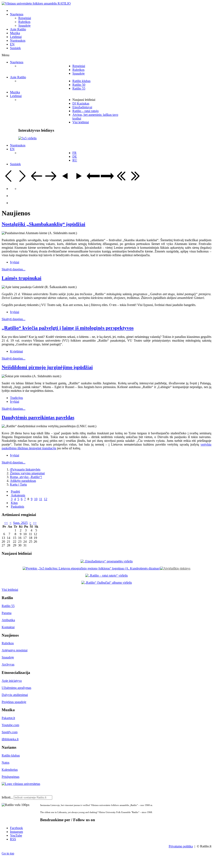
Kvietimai (16, 351)
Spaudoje (8, 657)
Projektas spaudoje (14, 702)
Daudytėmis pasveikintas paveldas (38, 417)
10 (35, 499)
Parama (6, 613)
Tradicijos (16, 398)
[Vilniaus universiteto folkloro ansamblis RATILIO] (36, 3)
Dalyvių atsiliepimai (15, 695)
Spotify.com (9, 732)
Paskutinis (17, 506)
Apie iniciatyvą (12, 680)
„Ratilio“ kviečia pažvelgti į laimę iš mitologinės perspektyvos (68, 328)
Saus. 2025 (20, 523)
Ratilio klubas (11, 755)
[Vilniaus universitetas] (21, 784)
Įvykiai (14, 262)
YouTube (16, 835)
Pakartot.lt (8, 718)
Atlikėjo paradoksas (23, 480)
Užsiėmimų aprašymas (16, 688)
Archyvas (8, 664)
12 (45, 499)
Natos (5, 762)
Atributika (8, 620)
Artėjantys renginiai (14, 650)
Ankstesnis (18, 495)
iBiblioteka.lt (10, 739)
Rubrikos (8, 643)
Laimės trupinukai (21, 278)
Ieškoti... (7, 797)
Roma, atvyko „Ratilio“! (26, 477)
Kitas (14, 503)
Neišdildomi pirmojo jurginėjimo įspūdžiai (47, 367)
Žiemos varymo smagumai (27, 473)
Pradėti (15, 491)
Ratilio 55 (8, 606)
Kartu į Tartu (18, 484)
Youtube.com (10, 725)
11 (40, 499)
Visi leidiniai (10, 589)
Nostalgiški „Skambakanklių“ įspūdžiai (43, 224)
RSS (13, 839)
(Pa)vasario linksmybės (25, 469)
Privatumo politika (181, 846)
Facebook (16, 828)
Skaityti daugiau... (13, 269)
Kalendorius (10, 769)
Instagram (16, 831)
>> (35, 523)
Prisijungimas (10, 776)
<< (6, 523)
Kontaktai (8, 627)
